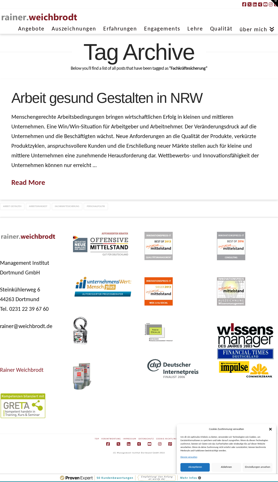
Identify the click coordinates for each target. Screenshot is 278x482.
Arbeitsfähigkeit (38, 206)
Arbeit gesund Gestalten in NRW (106, 98)
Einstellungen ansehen (257, 467)
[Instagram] (160, 444)
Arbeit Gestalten (12, 206)
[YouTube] (265, 4)
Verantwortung (111, 439)
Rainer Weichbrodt (21, 370)
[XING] (260, 4)
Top (97, 439)
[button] (270, 429)
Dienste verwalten (188, 457)
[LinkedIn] (255, 4)
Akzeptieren (195, 467)
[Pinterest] (170, 444)
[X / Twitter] (250, 4)
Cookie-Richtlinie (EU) (169, 439)
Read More (28, 183)
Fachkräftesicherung (67, 206)
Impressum (129, 439)
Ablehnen (226, 467)
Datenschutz (146, 439)
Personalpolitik (96, 206)
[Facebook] (244, 4)
